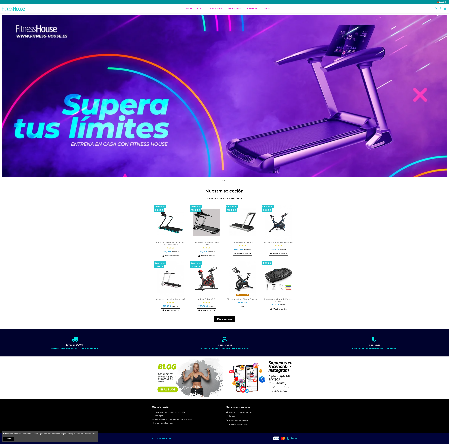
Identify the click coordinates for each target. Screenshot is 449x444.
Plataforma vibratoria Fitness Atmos (278, 300)
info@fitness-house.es (238, 424)
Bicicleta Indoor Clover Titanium (242, 299)
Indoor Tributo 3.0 (206, 299)
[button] (200, 8)
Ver (242, 307)
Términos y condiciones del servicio (169, 412)
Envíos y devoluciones (163, 423)
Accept (8, 439)
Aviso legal (158, 416)
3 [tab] (227, 180)
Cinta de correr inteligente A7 (170, 299)
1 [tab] (222, 180)
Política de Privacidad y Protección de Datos (172, 419)
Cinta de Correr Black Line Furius (206, 243)
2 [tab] (224, 180)
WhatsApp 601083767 (238, 420)
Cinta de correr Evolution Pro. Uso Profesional (170, 243)
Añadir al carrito (172, 256)
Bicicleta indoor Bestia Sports (278, 242)
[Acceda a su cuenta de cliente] (440, 8)
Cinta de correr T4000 (242, 242)
